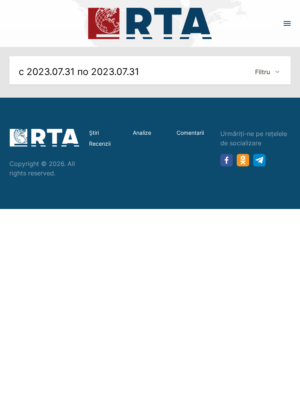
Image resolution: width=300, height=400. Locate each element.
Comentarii (190, 132)
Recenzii (100, 143)
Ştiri (94, 132)
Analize (142, 132)
